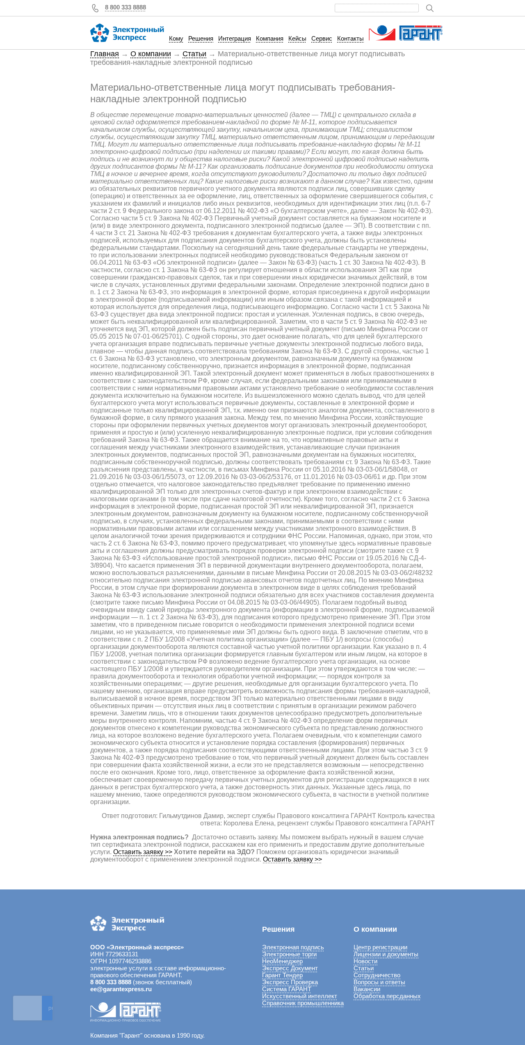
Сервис (321, 38)
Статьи (194, 54)
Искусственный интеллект (299, 995)
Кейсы (297, 38)
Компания (269, 38)
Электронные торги (289, 954)
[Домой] (127, 33)
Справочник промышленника (303, 1002)
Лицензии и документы (386, 954)
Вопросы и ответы (379, 982)
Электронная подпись (293, 947)
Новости (365, 961)
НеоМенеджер (282, 961)
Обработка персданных (387, 995)
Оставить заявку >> (142, 851)
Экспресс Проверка (290, 982)
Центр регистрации (380, 947)
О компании (150, 54)
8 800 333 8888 (125, 7)
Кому (176, 38)
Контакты (350, 38)
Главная (104, 54)
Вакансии (367, 988)
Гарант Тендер (282, 975)
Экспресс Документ (290, 968)
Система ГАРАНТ (286, 988)
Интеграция (234, 38)
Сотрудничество (377, 975)
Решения (200, 38)
